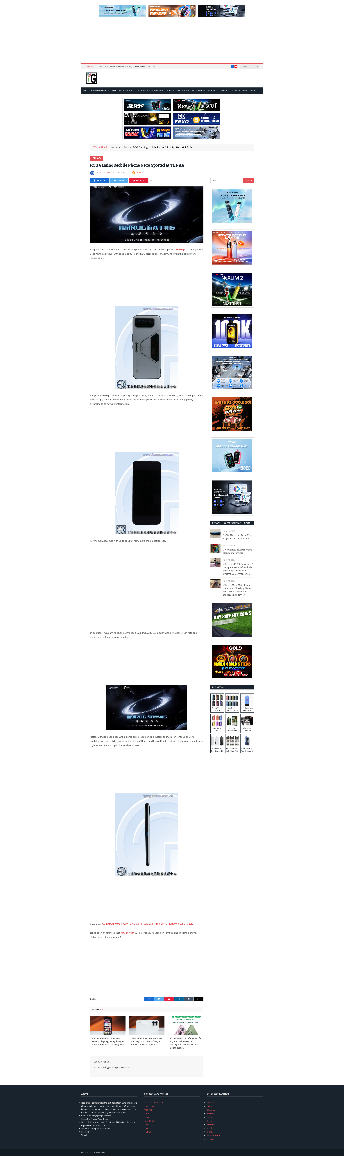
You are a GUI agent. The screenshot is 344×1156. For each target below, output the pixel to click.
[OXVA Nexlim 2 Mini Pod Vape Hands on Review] (215, 533)
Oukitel (210, 1132)
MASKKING (149, 1121)
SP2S (146, 1124)
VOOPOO (148, 1110)
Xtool (209, 1128)
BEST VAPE (182, 90)
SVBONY (211, 1102)
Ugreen (210, 1139)
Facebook (85, 1132)
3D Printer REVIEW (232, 523)
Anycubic (211, 1124)
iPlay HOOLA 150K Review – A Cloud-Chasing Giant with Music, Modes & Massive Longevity (238, 589)
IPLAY (147, 1128)
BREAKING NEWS (99, 90)
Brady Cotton (107, 172)
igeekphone (100, 1152)
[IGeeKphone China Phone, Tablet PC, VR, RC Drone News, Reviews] (91, 78)
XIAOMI (247, 523)
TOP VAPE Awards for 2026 (149, 90)
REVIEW (223, 90)
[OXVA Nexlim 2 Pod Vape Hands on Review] (215, 548)
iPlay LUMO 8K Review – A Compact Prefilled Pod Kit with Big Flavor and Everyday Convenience (238, 568)
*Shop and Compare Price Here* (95, 1128)
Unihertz (210, 1117)
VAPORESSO (149, 1106)
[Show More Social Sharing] (151, 180)
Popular (216, 523)
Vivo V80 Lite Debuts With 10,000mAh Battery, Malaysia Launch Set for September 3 (185, 1043)
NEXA (146, 1117)
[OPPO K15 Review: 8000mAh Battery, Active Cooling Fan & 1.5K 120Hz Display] (146, 1025)
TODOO (148, 1132)
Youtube (85, 1135)
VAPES (169, 90)
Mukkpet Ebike (213, 1135)
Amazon (116, 90)
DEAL (244, 90)
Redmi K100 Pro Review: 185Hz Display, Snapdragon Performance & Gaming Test (108, 1041)
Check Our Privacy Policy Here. (94, 1119)
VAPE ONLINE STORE (153, 1102)
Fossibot (211, 1113)
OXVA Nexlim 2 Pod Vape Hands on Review (237, 551)
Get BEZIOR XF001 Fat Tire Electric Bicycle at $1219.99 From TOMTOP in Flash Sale (147, 924)
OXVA (146, 1113)
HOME (86, 90)
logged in (109, 1067)
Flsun (209, 1121)
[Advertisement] (172, 40)
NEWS (97, 158)
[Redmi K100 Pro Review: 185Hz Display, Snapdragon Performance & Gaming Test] (108, 1025)
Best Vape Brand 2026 (203, 90)
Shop (252, 90)
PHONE (126, 90)
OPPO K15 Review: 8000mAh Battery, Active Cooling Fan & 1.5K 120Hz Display (129, 66)
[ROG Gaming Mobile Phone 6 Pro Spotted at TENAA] (146, 214)
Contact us (86, 1115)
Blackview (211, 1110)
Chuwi (209, 1106)
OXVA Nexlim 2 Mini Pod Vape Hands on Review (237, 537)
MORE (234, 90)
